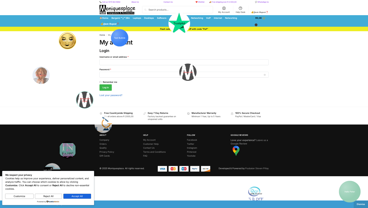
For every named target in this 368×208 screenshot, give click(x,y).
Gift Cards (104, 155)
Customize (19, 196)
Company (104, 140)
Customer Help (151, 144)
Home (102, 35)
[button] (262, 21)
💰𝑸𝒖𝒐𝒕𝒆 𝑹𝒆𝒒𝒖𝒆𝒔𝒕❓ (259, 12)
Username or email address (118, 56)
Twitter (190, 144)
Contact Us (168, 2)
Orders (103, 144)
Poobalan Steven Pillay (257, 168)
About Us (135, 2)
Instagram (192, 147)
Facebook (192, 140)
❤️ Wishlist (199, 2)
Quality (103, 147)
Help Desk (240, 12)
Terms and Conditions (154, 152)
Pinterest (191, 152)
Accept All (77, 196)
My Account (224, 12)
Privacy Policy (106, 152)
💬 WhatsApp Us (262, 2)
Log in (106, 87)
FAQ (145, 155)
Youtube (191, 155)
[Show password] (264, 74)
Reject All (48, 196)
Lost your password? (110, 95)
